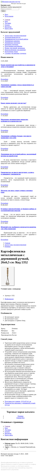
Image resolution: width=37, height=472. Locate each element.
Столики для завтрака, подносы (15, 53)
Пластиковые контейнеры (13, 46)
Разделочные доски (11, 51)
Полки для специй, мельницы (15, 48)
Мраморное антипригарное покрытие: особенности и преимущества (14, 120)
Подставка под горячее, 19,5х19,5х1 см (18, 401)
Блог (6, 21)
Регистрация (9, 16)
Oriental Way (20, 418)
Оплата (7, 25)
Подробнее (4, 79)
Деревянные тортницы (12, 43)
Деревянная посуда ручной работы (16, 39)
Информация (9, 299)
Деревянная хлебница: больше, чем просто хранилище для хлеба (16, 137)
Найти (3, 11)
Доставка (8, 23)
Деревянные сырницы (12, 41)
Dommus (7, 246)
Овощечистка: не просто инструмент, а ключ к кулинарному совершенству (17, 173)
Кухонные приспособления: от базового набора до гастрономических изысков (18, 209)
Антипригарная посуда (12, 37)
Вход (6, 14)
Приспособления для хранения (15, 50)
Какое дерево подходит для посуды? (13, 103)
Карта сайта (9, 28)
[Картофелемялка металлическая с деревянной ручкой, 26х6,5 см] (8, 285)
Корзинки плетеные (11, 44)
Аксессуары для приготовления (15, 35)
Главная (7, 19)
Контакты (8, 27)
